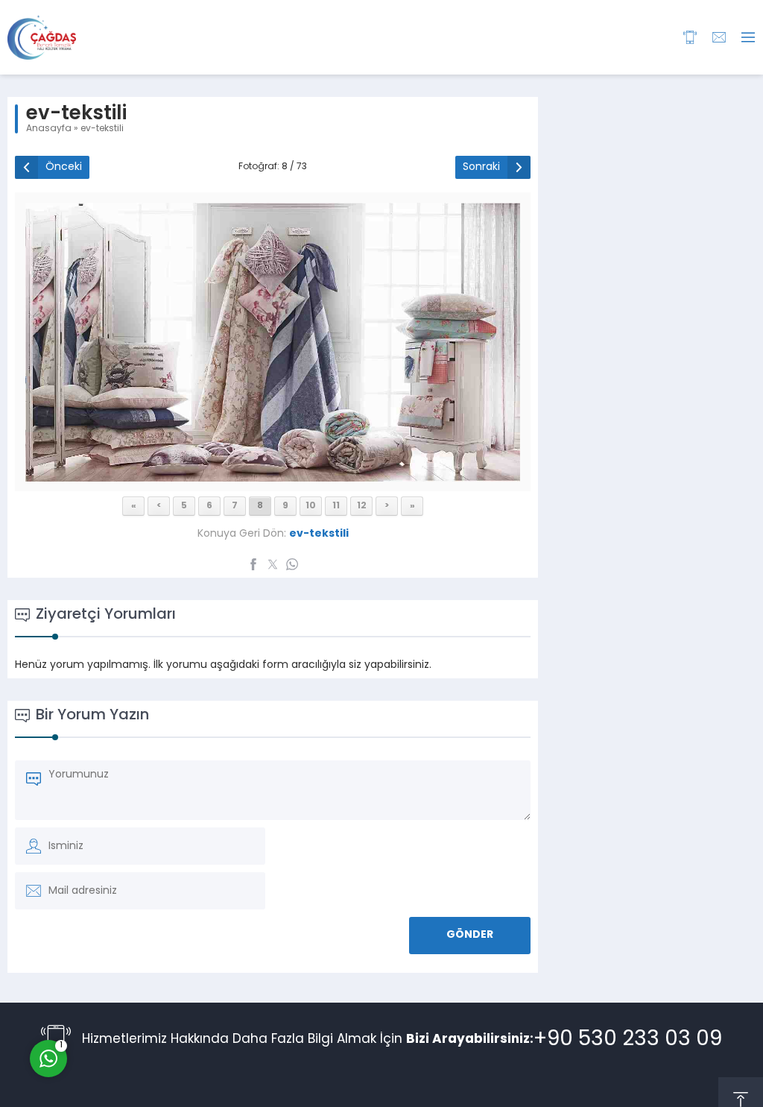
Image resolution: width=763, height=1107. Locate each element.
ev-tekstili (102, 128)
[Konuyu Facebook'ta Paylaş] (253, 564)
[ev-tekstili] (273, 476)
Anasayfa (49, 128)
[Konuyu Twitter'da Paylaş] (273, 564)
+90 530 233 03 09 (628, 1039)
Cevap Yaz (141, 996)
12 (362, 506)
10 (310, 506)
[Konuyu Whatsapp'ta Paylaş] (292, 564)
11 (336, 506)
